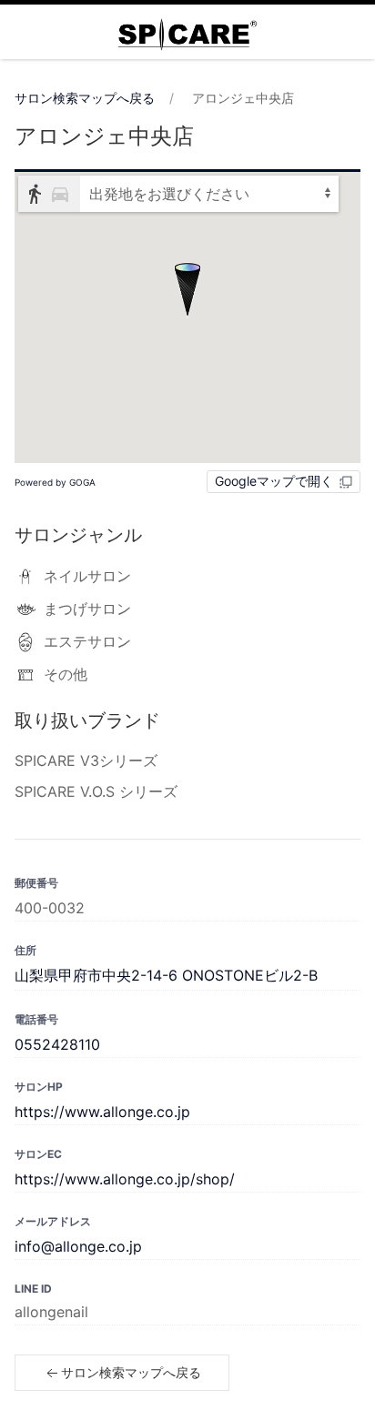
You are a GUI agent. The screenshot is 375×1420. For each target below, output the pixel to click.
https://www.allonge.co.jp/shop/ (125, 1179)
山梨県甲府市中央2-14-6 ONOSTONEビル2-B (166, 975)
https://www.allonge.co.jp (102, 1112)
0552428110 (57, 1044)
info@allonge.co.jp (78, 1246)
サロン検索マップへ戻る (85, 98)
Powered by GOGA (55, 482)
